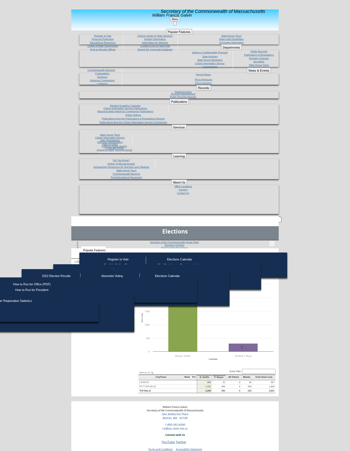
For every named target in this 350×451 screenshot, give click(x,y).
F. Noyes (218, 377)
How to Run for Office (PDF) (32, 284)
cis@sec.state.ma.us (175, 428)
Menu (175, 19)
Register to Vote (118, 259)
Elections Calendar (179, 259)
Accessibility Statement (189, 449)
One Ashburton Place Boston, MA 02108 (175, 416)
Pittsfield (148, 386)
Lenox (144, 382)
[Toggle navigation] (272, 243)
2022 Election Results (56, 276)
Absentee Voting (112, 276)
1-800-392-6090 (175, 425)
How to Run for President (31, 290)
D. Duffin (204, 377)
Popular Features (94, 250)
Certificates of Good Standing (114, 152)
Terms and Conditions (160, 449)
